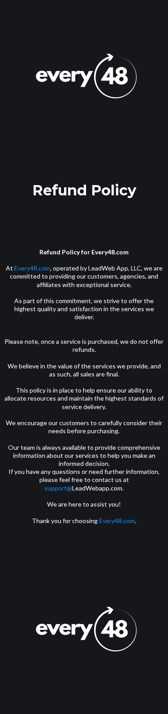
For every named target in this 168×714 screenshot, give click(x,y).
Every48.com (32, 268)
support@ (58, 488)
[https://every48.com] (84, 80)
